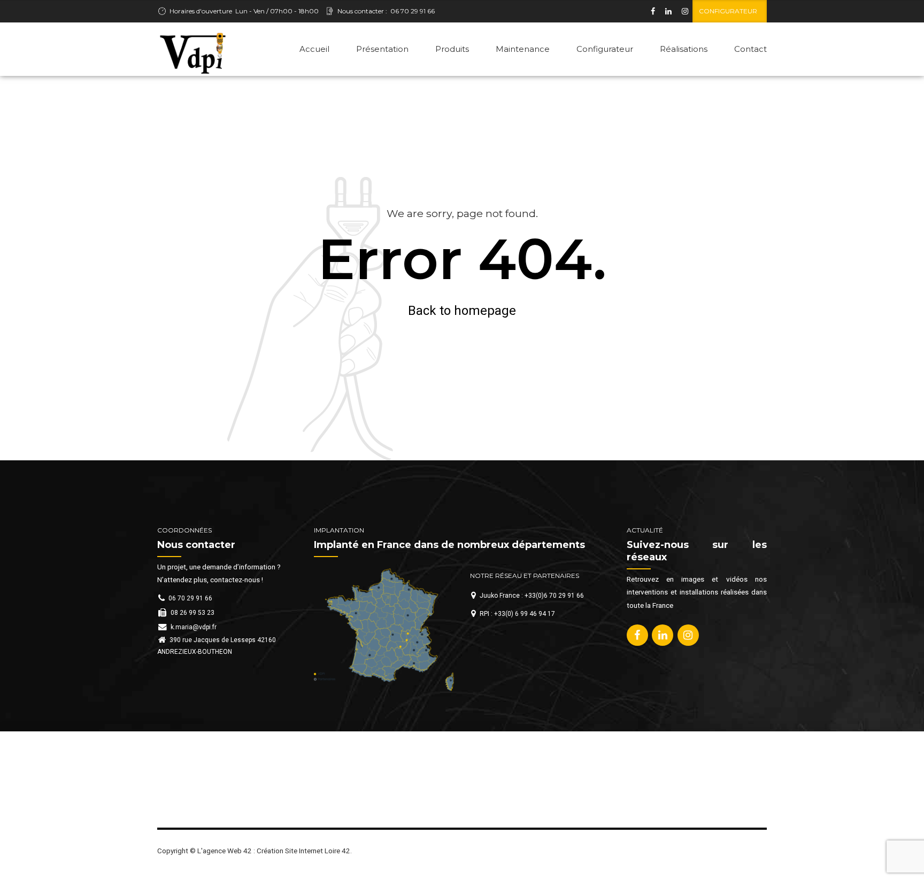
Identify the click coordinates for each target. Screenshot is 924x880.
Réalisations (683, 49)
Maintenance (523, 49)
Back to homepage (462, 310)
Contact (750, 49)
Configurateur (604, 49)
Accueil (314, 49)
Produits (452, 49)
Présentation (382, 49)
